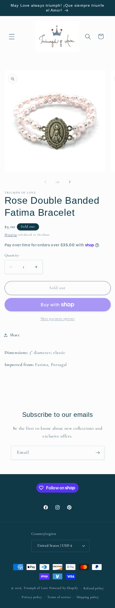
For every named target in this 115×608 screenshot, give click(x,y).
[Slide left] (45, 182)
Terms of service (59, 597)
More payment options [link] (58, 318)
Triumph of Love (36, 588)
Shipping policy (87, 597)
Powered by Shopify (63, 588)
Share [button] (15, 335)
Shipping (11, 234)
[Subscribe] (97, 453)
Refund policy (93, 588)
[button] (11, 36)
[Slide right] (70, 182)
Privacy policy (32, 597)
